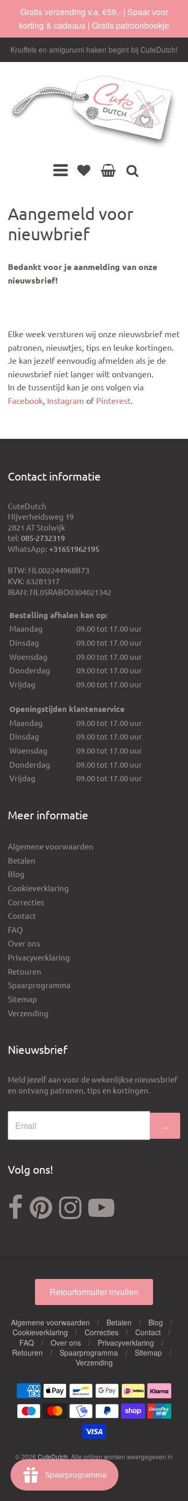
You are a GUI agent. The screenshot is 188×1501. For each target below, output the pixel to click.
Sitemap (22, 999)
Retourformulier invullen (94, 1292)
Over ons (24, 943)
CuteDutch (53, 1456)
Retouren (24, 971)
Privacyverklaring (39, 957)
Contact (22, 915)
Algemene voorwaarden (50, 846)
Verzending (28, 1013)
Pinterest (113, 400)
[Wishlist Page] (84, 170)
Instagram (65, 400)
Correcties (26, 902)
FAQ (15, 929)
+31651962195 (74, 548)
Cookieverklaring (38, 888)
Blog (16, 874)
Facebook (25, 400)
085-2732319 (43, 538)
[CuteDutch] (94, 112)
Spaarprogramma (39, 985)
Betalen (22, 860)
